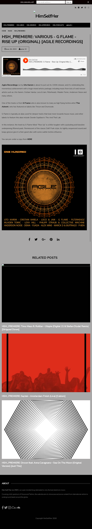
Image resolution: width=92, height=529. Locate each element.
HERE (29, 139)
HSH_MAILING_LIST (27, 2)
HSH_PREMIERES (8, 25)
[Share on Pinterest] (51, 239)
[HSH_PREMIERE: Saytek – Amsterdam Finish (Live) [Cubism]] (46, 363)
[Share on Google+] (44, 239)
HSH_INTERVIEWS (44, 25)
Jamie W (23, 49)
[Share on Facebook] (29, 239)
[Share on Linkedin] (58, 239)
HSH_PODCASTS (58, 25)
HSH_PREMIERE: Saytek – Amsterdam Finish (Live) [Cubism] (33, 396)
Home (4, 31)
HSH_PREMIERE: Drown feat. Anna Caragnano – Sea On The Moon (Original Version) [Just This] (42, 464)
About (68, 25)
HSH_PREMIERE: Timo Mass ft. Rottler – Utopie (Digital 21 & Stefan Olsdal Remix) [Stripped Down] (45, 328)
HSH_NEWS (20, 25)
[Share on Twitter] (36, 239)
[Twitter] (82, 8)
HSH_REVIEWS (31, 25)
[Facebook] (78, 8)
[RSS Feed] (75, 8)
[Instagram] (85, 8)
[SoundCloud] (88, 8)
